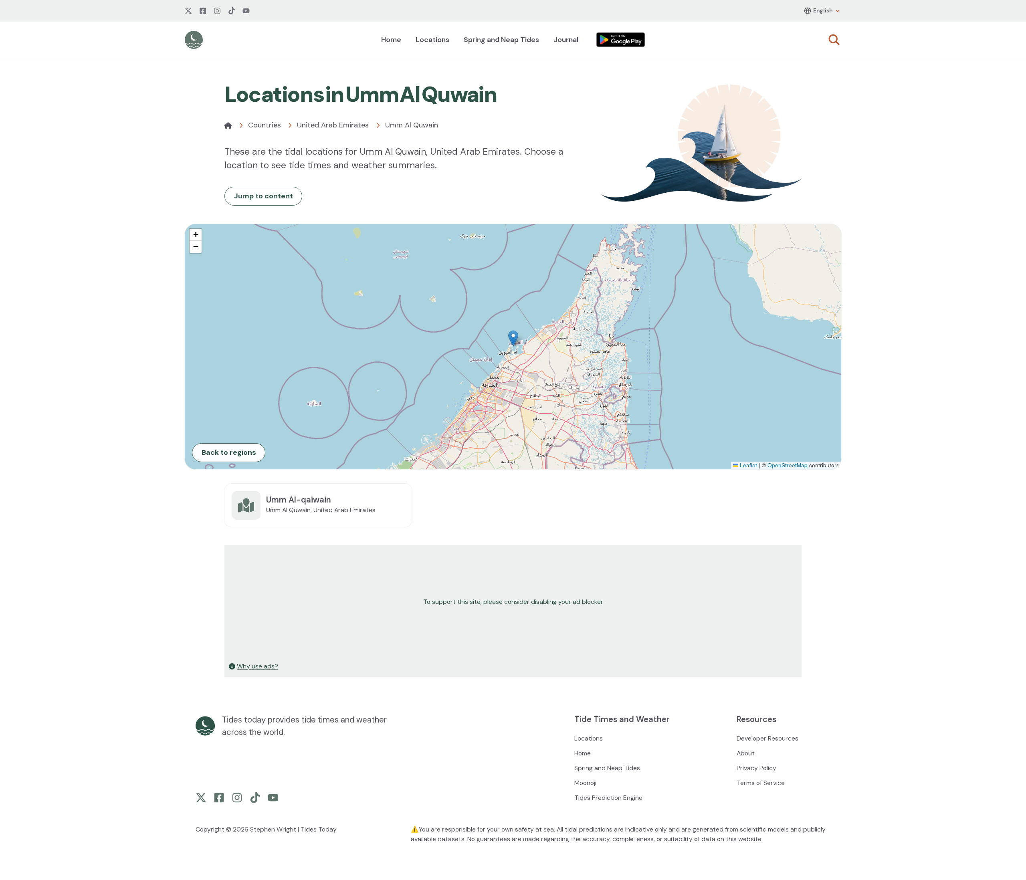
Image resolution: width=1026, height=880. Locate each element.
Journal (565, 39)
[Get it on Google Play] (621, 39)
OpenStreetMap (787, 465)
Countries (264, 125)
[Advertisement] (465, 602)
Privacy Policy (756, 768)
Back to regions (229, 452)
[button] (513, 338)
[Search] (834, 39)
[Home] (228, 125)
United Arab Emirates (333, 125)
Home (391, 39)
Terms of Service (761, 783)
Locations (432, 39)
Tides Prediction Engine (608, 797)
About (746, 753)
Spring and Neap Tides (501, 39)
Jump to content (263, 196)
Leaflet (747, 465)
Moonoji (585, 783)
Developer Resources (767, 738)
